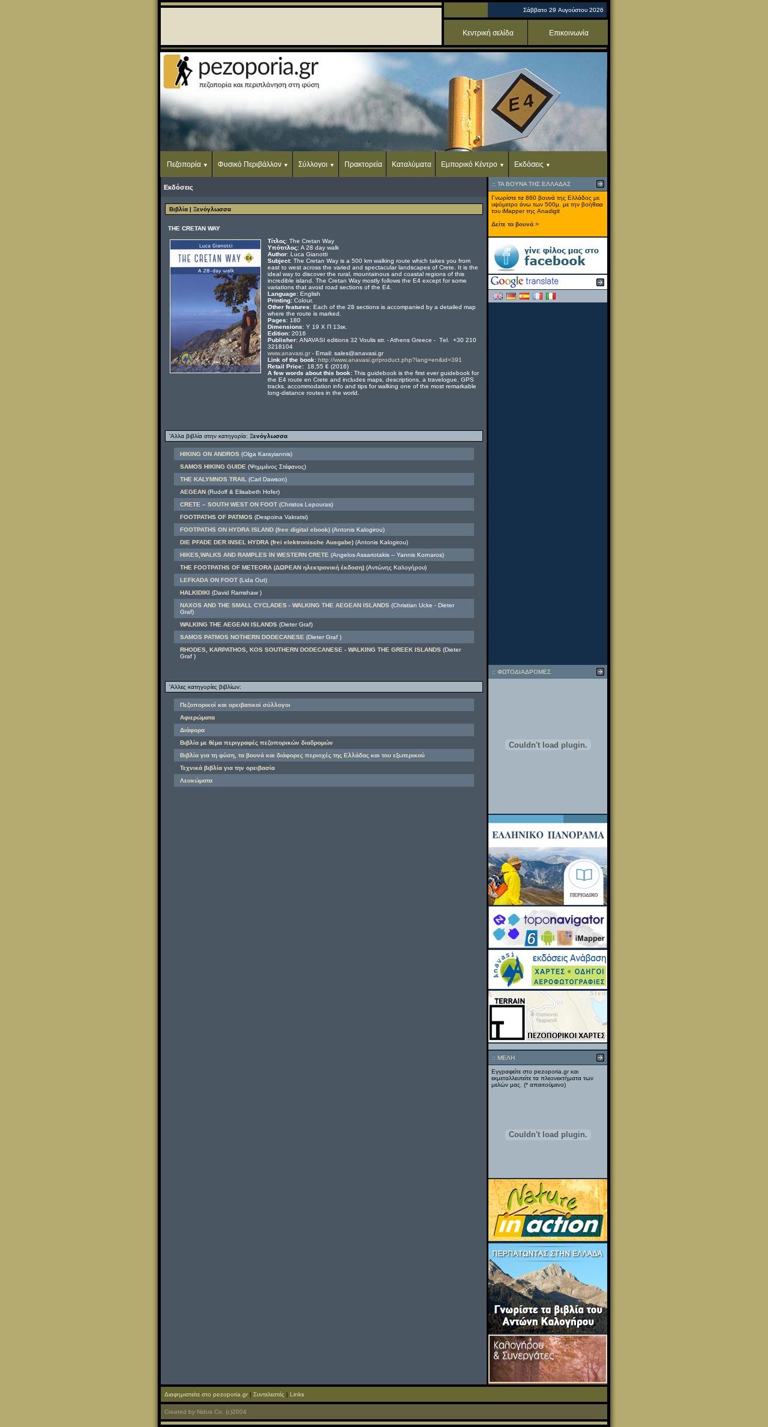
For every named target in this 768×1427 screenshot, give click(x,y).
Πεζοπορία (184, 164)
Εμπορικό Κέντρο (469, 164)
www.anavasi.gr (289, 353)
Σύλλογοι (313, 164)
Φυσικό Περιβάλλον (249, 164)
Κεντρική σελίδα (488, 33)
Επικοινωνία (569, 33)
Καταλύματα (411, 164)
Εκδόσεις (529, 164)
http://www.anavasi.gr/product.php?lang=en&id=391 (390, 359)
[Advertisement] (548, 484)
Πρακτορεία (363, 164)
